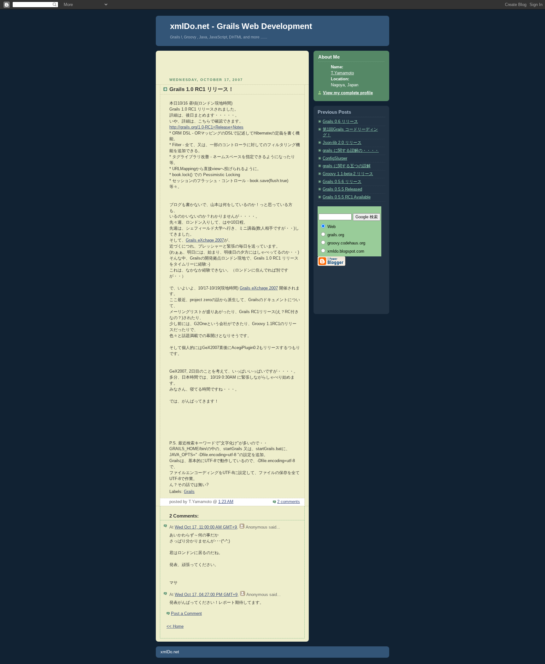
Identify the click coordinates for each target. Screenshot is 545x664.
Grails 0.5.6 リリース (342, 182)
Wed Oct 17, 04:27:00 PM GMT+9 (206, 594)
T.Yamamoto (342, 73)
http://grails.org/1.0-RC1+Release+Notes (206, 127)
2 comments (288, 502)
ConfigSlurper (335, 158)
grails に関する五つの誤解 (347, 166)
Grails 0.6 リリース (340, 121)
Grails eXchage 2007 (205, 240)
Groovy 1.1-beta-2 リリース (348, 174)
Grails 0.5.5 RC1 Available (347, 197)
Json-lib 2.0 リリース (342, 142)
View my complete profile (348, 93)
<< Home (175, 626)
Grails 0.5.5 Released (342, 189)
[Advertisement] (232, 63)
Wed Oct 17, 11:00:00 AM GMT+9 (206, 527)
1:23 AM (225, 502)
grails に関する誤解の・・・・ (351, 150)
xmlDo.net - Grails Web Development (241, 26)
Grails (189, 491)
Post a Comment (186, 613)
